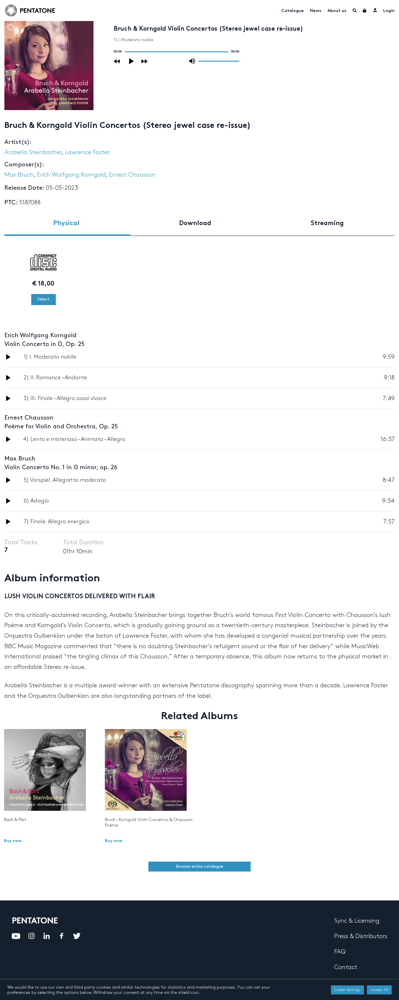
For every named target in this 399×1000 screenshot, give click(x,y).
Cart (365, 10)
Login (389, 11)
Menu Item (355, 10)
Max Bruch (19, 175)
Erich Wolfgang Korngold (71, 175)
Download (195, 223)
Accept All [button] (379, 990)
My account (375, 10)
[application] (176, 52)
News (315, 11)
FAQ (340, 952)
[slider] (218, 60)
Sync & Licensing (356, 921)
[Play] (131, 61)
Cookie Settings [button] (347, 990)
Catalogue (292, 11)
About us (336, 11)
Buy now (13, 841)
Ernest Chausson (132, 175)
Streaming (327, 223)
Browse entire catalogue (199, 866)
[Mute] (192, 61)
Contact (345, 967)
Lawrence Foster (87, 152)
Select (43, 299)
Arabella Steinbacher (33, 152)
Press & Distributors (360, 936)
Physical (66, 223)
